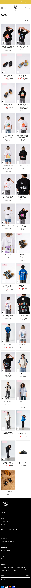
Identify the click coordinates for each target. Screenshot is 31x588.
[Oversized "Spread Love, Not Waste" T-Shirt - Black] (23, 154)
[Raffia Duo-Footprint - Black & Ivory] (23, 243)
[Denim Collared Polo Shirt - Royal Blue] (23, 420)
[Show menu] (2, 8)
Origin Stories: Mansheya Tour (9, 541)
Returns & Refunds (6, 553)
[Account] (25, 8)
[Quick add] (3, 42)
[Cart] (29, 8)
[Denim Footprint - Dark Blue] (8, 93)
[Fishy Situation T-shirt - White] (23, 333)
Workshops (4, 538)
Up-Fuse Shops (5, 550)
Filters (4, 20)
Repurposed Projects (7, 536)
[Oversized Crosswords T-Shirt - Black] (23, 214)
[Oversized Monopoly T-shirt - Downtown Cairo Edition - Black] (8, 34)
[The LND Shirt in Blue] (23, 362)
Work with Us (5, 533)
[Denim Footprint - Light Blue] (23, 64)
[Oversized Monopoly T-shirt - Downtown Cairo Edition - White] (23, 123)
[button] (5, 8)
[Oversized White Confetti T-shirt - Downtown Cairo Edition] (8, 154)
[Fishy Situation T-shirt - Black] (8, 362)
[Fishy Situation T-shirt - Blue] (8, 333)
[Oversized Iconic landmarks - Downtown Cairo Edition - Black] (23, 93)
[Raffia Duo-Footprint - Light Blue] (8, 273)
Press (2, 518)
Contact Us (4, 558)
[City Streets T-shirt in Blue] (23, 273)
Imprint (3, 524)
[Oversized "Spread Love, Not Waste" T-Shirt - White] (8, 184)
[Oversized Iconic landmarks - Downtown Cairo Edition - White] (8, 123)
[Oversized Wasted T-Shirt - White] (8, 214)
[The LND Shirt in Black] (8, 390)
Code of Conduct (6, 521)
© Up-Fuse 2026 (5, 583)
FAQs (2, 556)
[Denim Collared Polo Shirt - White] (8, 420)
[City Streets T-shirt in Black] (23, 304)
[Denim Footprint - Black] (8, 64)
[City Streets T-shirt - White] (8, 304)
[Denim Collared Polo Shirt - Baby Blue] (23, 390)
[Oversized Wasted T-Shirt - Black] (23, 184)
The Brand (4, 515)
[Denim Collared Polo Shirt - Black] (8, 451)
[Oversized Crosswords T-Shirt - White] (8, 243)
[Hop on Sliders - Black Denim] (23, 451)
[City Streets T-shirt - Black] (23, 34)
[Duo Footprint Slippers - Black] (8, 480)
